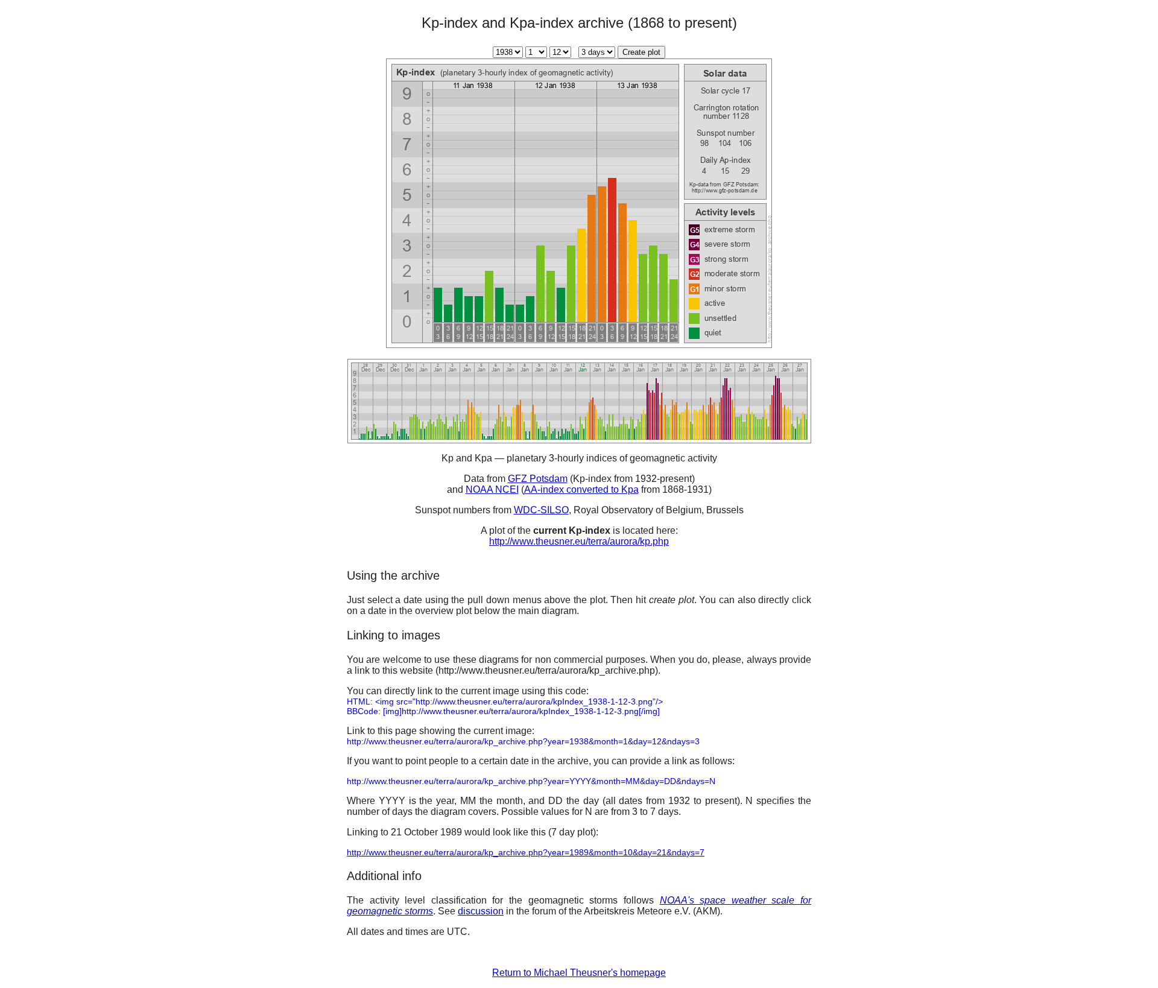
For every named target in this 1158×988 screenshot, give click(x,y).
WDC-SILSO (541, 510)
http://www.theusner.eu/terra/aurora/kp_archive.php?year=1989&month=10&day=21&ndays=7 (525, 852)
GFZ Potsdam (538, 478)
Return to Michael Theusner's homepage (579, 972)
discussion (481, 911)
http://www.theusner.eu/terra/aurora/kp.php (579, 541)
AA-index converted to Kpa (581, 489)
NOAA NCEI (492, 489)
